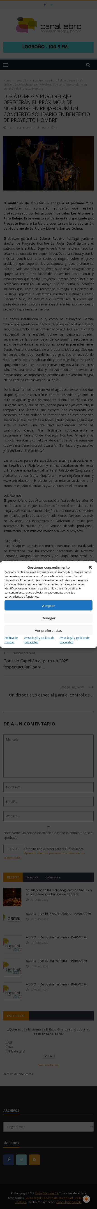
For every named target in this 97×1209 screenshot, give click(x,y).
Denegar (48, 617)
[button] (90, 567)
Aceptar (48, 605)
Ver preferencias (48, 630)
